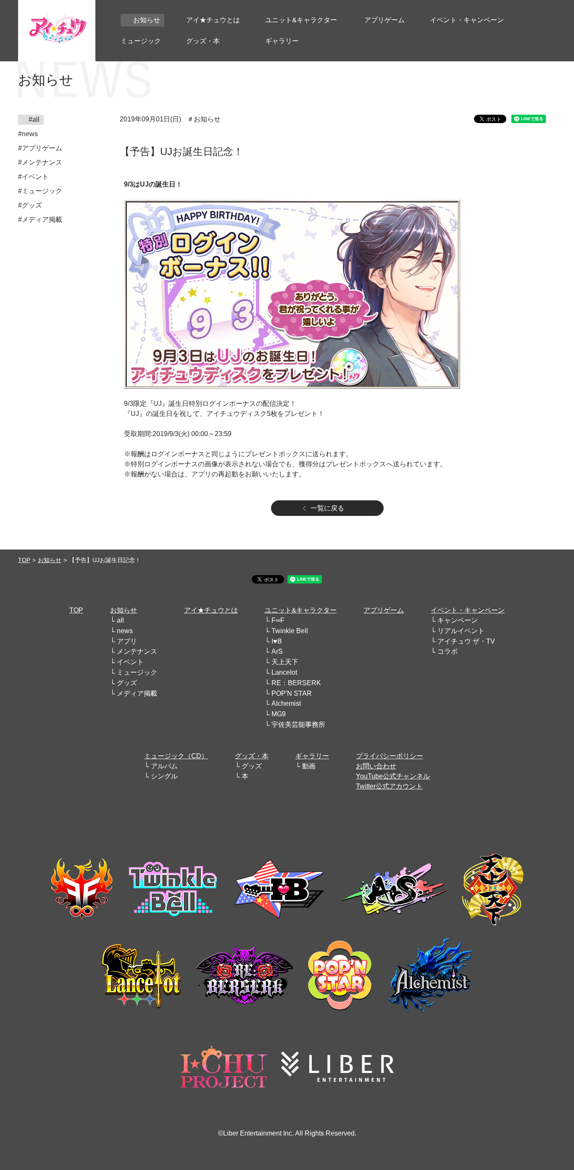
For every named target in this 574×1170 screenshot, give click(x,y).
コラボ (447, 651)
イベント (130, 661)
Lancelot (284, 672)
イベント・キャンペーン (468, 610)
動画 (309, 766)
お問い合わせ (376, 766)
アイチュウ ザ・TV (466, 641)
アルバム (164, 766)
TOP (24, 560)
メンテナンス (137, 651)
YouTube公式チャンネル (393, 776)
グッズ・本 (252, 756)
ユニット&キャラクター (301, 610)
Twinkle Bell (289, 630)
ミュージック (137, 672)
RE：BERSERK (296, 682)
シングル (164, 776)
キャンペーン (457, 620)
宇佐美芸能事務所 (298, 724)
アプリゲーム (383, 610)
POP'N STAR (291, 693)
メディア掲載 (137, 693)
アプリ (127, 641)
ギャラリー (312, 756)
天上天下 (284, 661)
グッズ (127, 682)
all (120, 620)
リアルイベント (460, 630)
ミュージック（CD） (176, 756)
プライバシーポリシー (389, 756)
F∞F (277, 620)
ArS (277, 651)
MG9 (278, 714)
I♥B (276, 641)
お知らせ (49, 560)
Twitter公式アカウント (389, 786)
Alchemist (286, 703)
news (125, 630)
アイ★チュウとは (211, 610)
